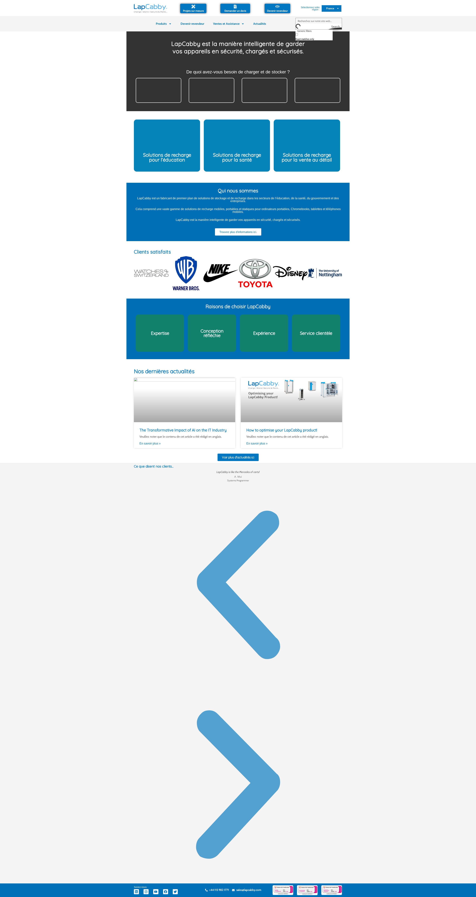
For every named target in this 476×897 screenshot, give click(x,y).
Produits (161, 23)
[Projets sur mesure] (193, 6)
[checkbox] (314, 36)
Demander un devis (235, 10)
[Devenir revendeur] (277, 6)
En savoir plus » (150, 443)
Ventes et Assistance (226, 23)
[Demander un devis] (235, 6)
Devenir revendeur (277, 10)
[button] (238, 586)
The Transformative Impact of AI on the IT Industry (183, 430)
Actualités (259, 23)
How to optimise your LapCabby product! (281, 430)
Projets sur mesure (193, 10)
